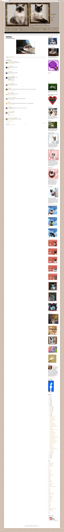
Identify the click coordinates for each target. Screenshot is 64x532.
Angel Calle (50, 462)
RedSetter (9, 71)
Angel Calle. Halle (51, 463)
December (51, 406)
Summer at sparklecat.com (11, 61)
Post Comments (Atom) (12, 124)
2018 (49, 401)
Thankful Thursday (52, 431)
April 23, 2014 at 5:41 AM (11, 90)
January (51, 453)
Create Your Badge (50, 392)
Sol (49, 506)
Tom (49, 512)
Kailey (49, 488)
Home (6, 34)
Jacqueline (50, 485)
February (51, 452)
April (50, 415)
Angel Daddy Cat (51, 464)
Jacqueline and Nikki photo (52, 486)
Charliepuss (9, 66)
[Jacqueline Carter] (51, 391)
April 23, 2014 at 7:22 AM (11, 99)
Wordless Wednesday (52, 416)
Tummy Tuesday (52, 417)
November (51, 407)
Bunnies (50, 469)
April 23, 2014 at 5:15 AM (11, 85)
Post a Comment (9, 121)
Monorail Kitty (51, 420)
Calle (49, 470)
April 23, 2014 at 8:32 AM (11, 104)
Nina (8, 102)
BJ (49, 468)
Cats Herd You (10, 83)
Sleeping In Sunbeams (52, 419)
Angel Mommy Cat (51, 466)
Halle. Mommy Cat (51, 483)
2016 (49, 403)
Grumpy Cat (50, 480)
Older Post (43, 123)
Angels (56, 34)
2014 (49, 405)
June (50, 413)
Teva (49, 511)
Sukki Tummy (50, 509)
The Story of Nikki (49, 34)
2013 (49, 454)
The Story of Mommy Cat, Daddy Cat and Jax (34, 34)
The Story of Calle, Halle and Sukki (16, 34)
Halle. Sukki (50, 484)
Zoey (49, 513)
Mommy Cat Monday (52, 418)
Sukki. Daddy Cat (51, 510)
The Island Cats (10, 92)
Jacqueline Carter (50, 380)
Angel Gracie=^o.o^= (10, 97)
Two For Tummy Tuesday (53, 425)
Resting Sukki (51, 444)
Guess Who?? (50, 481)
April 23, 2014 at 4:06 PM (11, 115)
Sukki (49, 507)
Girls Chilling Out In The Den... (53, 429)
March (50, 451)
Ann (49, 467)
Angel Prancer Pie (10, 111)
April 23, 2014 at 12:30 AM (11, 63)
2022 (49, 396)
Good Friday (51, 430)
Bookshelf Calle (52, 446)
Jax (49, 487)
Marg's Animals (51, 494)
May (50, 414)
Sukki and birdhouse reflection (53, 508)
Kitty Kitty (50, 491)
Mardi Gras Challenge (51, 493)
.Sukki (49, 461)
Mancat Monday (52, 434)
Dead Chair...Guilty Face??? (53, 438)
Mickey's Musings (10, 76)
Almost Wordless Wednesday (53, 448)
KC (49, 490)
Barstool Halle (51, 445)
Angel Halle (50, 465)
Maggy (50, 492)
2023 (49, 395)
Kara (49, 489)
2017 (49, 402)
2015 (49, 404)
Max (49, 495)
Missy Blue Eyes (51, 496)
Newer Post (7, 123)
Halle (8, 57)
